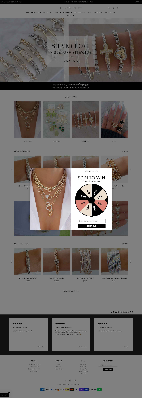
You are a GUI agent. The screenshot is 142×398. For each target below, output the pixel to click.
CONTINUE (91, 226)
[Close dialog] (31, 169)
